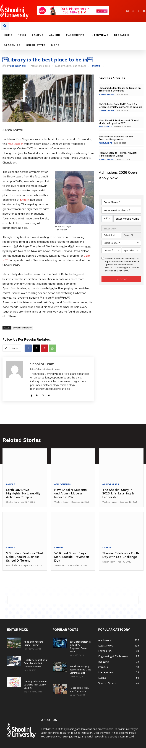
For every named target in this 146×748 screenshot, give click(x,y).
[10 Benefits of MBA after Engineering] (60, 689)
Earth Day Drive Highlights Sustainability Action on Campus (23, 493)
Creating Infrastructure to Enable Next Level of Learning (35, 684)
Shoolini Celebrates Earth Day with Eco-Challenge (120, 555)
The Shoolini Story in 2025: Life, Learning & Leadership (118, 493)
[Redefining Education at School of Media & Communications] (14, 661)
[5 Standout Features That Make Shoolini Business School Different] (25, 527)
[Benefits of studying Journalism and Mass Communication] (60, 667)
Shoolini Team (18, 66)
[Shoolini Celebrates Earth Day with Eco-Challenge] (121, 527)
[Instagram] (127, 11)
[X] (138, 11)
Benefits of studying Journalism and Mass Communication (80, 669)
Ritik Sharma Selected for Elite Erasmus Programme (116, 138)
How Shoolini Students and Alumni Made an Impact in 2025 (119, 122)
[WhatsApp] (52, 348)
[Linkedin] (133, 11)
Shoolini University (22, 327)
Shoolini (25, 199)
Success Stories (106, 94)
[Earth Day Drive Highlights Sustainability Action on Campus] (25, 464)
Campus (96, 66)
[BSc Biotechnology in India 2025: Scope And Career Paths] (60, 643)
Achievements (105, 127)
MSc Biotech (15, 143)
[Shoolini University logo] (18, 11)
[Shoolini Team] (4, 66)
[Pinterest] (44, 348)
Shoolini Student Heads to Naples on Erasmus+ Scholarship (120, 89)
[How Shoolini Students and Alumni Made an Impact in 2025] (73, 464)
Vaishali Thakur (61, 502)
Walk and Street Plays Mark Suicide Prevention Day (71, 556)
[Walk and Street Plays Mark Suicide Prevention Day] (73, 527)
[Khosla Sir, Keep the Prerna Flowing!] (14, 643)
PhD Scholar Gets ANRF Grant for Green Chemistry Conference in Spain (121, 105)
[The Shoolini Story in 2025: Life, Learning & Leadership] (121, 464)
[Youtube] (144, 11)
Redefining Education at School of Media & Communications (36, 663)
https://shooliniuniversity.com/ (45, 369)
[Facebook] (122, 11)
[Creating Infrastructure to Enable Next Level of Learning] (14, 682)
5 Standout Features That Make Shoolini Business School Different (24, 556)
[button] (5, 26)
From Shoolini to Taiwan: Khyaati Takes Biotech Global (118, 154)
